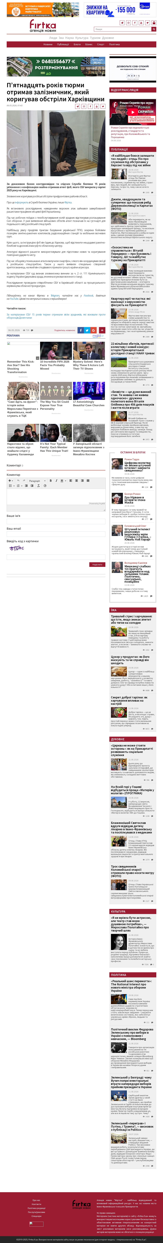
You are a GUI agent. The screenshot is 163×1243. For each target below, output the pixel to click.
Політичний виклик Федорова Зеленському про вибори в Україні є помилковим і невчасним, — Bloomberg (132, 1034)
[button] (10, 481)
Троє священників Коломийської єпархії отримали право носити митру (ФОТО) (132, 871)
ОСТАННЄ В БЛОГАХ (132, 452)
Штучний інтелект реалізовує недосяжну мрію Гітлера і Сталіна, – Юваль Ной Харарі (137, 534)
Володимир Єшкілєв (135, 562)
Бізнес (88, 44)
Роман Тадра (131, 459)
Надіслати (97, 564)
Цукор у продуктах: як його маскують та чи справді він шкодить (130, 660)
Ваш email (14, 528)
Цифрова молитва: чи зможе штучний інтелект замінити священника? (137, 466)
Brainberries (23, 377)
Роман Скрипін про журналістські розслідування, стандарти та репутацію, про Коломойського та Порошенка (130, 132)
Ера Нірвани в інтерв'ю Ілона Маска (134, 500)
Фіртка (67, 202)
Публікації (63, 44)
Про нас (36, 1200)
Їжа (61, 38)
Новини (47, 44)
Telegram (55, 295)
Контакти (36, 1204)
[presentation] (10, 481)
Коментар (13, 475)
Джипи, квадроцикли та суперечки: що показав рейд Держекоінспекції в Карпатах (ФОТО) (132, 204)
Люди (53, 38)
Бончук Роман (132, 493)
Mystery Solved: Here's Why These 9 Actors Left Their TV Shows (88, 365)
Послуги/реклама (36, 1212)
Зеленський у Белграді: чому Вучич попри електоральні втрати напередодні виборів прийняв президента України (131, 1082)
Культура (81, 38)
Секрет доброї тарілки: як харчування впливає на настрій (129, 700)
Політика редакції (36, 1208)
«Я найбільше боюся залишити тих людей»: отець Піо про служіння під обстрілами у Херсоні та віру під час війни (132, 160)
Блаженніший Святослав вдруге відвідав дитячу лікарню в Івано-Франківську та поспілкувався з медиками (131, 827)
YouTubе (14, 298)
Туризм (95, 38)
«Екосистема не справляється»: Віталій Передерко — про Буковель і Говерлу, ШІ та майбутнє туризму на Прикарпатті (131, 253)
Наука (69, 38)
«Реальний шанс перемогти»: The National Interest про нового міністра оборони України (131, 986)
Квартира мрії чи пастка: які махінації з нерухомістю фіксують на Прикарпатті (130, 301)
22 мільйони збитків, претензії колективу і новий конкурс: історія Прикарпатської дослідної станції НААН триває (133, 348)
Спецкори (36, 1216)
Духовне (108, 38)
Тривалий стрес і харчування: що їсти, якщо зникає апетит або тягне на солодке (131, 619)
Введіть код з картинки (23, 541)
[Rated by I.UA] (36, 1223)
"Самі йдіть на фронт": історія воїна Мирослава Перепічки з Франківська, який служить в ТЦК (22, 408)
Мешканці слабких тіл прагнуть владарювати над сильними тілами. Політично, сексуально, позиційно (137, 574)
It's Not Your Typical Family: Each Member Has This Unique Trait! (54, 447)
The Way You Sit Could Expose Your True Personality (54, 405)
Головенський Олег (135, 525)
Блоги (77, 44)
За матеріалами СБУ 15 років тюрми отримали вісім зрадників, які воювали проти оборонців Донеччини (56, 316)
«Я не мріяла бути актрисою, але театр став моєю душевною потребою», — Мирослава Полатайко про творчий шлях (131, 924)
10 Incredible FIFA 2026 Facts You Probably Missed (54, 365)
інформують (21, 202)
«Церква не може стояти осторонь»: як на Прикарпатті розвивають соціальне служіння (132, 750)
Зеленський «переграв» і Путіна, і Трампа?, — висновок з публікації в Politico (132, 1126)
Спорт (100, 44)
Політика (114, 44)
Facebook (88, 295)
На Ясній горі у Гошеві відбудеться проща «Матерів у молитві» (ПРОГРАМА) (132, 790)
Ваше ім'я (13, 516)
